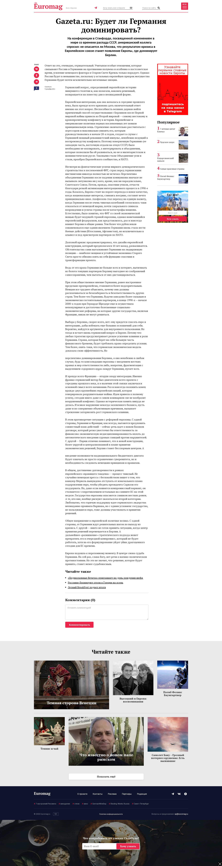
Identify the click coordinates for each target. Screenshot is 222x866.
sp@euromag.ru (181, 814)
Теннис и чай (49, 748)
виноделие (64, 804)
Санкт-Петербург (140, 804)
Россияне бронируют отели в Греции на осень (95, 582)
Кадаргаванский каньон (165, 159)
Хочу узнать (173, 219)
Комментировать (79, 624)
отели (76, 804)
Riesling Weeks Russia (119, 804)
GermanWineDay (98, 804)
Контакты (98, 794)
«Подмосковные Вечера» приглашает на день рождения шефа (105, 578)
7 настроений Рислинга (45, 804)
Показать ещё (106, 776)
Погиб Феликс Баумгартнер (165, 177)
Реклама (112, 794)
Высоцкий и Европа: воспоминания (133, 700)
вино (85, 804)
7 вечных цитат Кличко (166, 130)
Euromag (48, 6)
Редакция (142, 794)
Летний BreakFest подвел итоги (87, 587)
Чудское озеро (167, 142)
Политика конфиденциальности (111, 814)
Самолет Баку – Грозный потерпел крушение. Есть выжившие (168, 758)
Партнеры (127, 794)
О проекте (82, 794)
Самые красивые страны (172, 168)
